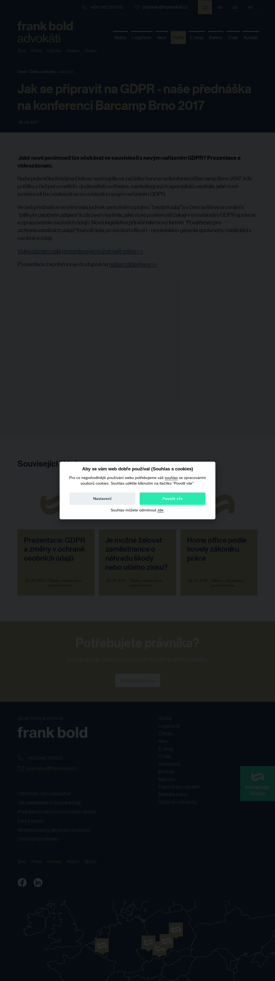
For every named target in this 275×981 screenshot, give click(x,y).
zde (160, 510)
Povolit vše (172, 499)
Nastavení (102, 499)
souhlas (171, 477)
